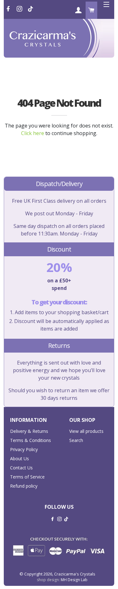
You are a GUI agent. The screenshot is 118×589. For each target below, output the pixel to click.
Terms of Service (27, 477)
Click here (32, 133)
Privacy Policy (24, 449)
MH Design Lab (74, 579)
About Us (19, 459)
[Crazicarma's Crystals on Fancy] (30, 9)
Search (76, 440)
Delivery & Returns (29, 431)
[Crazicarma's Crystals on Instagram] (20, 9)
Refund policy (23, 486)
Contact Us (21, 468)
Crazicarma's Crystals (74, 574)
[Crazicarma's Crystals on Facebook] (8, 9)
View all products (86, 431)
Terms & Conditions (30, 440)
